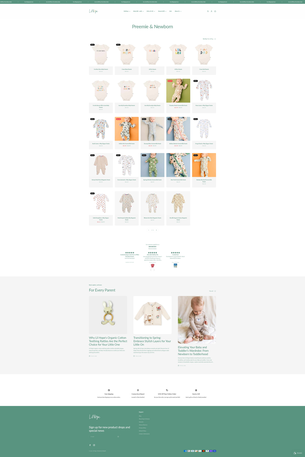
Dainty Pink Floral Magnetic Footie (101, 180)
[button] (151, 270)
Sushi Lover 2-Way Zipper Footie (101, 144)
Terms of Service (143, 425)
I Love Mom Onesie (127, 69)
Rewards (141, 422)
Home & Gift (161, 11)
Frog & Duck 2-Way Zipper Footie (204, 144)
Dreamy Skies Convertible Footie (152, 144)
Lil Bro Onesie (178, 69)
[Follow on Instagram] (94, 445)
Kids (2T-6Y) (150, 11)
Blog (140, 416)
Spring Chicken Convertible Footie (152, 180)
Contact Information (144, 434)
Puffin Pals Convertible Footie (127, 144)
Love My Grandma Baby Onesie (127, 105)
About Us (177, 11)
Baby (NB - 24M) (137, 11)
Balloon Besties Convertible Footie (178, 144)
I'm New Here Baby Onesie (101, 69)
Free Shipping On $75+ (33, 2)
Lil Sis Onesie (152, 69)
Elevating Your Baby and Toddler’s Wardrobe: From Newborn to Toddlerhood (193, 350)
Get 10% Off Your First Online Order (9, 2)
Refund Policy (142, 431)
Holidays (126, 11)
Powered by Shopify (101, 451)
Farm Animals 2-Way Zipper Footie (126, 180)
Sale (170, 11)
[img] (152, 247)
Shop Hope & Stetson (144, 419)
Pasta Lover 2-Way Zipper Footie (204, 105)
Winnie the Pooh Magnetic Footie (152, 218)
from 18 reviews (152, 249)
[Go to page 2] (156, 230)
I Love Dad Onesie (204, 69)
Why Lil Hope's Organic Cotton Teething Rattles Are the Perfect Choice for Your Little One (108, 341)
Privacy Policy (142, 428)
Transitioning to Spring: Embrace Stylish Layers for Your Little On (152, 341)
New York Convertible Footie (178, 180)
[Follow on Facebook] (90, 445)
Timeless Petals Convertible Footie (178, 105)
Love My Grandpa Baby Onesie (152, 105)
